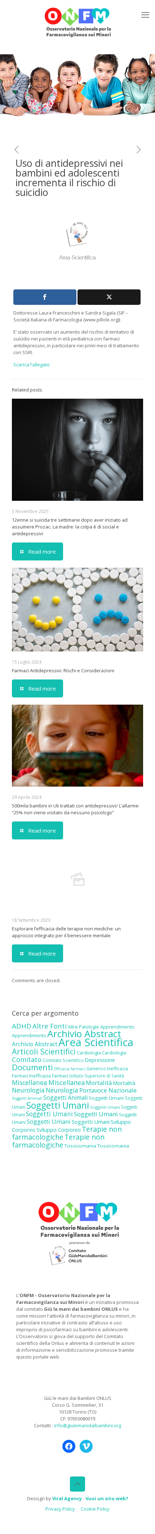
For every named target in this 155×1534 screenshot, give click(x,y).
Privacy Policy (60, 1509)
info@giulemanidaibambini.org (87, 1425)
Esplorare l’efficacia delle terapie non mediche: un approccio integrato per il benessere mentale (66, 932)
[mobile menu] (145, 14)
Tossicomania (80, 1146)
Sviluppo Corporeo (58, 1129)
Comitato (26, 1059)
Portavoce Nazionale (108, 1090)
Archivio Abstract (84, 1033)
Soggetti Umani (106, 1098)
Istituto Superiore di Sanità (96, 1076)
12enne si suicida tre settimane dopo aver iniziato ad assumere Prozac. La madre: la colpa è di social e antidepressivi (70, 527)
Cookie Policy (95, 1509)
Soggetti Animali (27, 1098)
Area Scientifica (95, 1042)
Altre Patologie (83, 1027)
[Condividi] (44, 297)
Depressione (100, 1060)
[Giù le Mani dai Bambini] (77, 22)
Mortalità (99, 1083)
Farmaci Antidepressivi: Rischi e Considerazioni (63, 670)
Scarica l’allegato (31, 364)
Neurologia (28, 1090)
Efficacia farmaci (69, 1068)
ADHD (21, 1026)
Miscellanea (29, 1082)
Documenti (32, 1067)
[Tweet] (109, 297)
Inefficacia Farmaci (48, 1075)
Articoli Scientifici (44, 1051)
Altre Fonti (49, 1025)
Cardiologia (89, 1052)
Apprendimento (117, 1027)
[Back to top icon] (77, 1484)
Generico (96, 1069)
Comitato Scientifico (63, 1060)
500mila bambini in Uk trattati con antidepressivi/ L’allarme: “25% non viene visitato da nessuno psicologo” (76, 809)
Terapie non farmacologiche (58, 1141)
